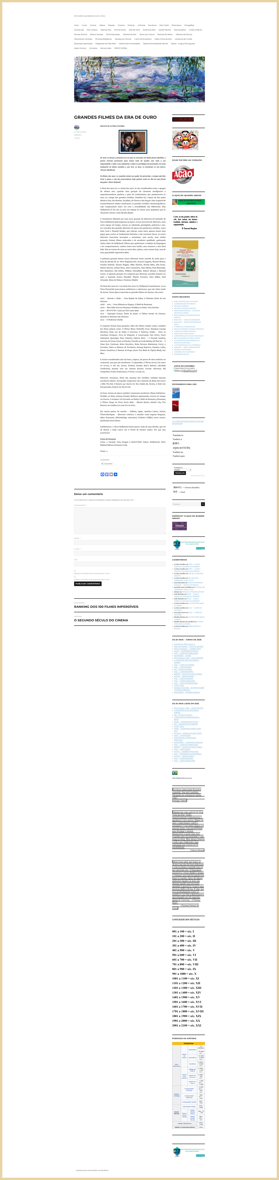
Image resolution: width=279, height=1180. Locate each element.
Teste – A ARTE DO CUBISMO (184, 665)
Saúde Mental (165, 30)
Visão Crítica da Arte (163, 39)
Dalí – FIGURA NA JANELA (183, 669)
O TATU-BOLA (179, 685)
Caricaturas (79, 30)
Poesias (111, 25)
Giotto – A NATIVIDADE (182, 736)
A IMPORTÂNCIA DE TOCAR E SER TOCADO (188, 336)
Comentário (80, 505)
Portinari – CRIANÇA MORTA (184, 676)
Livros (84, 25)
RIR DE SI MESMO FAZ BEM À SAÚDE (187, 338)
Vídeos (102, 25)
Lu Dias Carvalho (80, 132)
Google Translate (200, 475)
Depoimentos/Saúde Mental (155, 44)
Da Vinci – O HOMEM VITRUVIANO (186, 752)
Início (76, 25)
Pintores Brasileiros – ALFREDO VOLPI (187, 649)
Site (76, 560)
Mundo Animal (80, 34)
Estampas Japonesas (83, 44)
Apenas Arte (105, 30)
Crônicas (141, 25)
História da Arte (129, 34)
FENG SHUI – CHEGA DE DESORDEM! (187, 320)
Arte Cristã (164, 25)
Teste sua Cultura (146, 34)
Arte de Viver (134, 30)
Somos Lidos (105, 48)
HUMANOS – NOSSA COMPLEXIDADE (187, 347)
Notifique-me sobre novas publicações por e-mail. (92, 579)
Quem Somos (80, 48)
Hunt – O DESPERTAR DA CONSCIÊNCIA (188, 754)
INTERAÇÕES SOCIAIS (181, 354)
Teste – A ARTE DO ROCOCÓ (183, 679)
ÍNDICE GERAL (120, 48)
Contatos (93, 48)
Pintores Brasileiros (103, 39)
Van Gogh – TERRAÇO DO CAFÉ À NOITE (188, 733)
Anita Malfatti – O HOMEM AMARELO (187, 692)
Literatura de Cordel (183, 39)
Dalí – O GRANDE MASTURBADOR (186, 724)
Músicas (131, 25)
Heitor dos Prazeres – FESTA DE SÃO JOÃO (188, 647)
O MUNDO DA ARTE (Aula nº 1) (184, 644)
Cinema (121, 25)
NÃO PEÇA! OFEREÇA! (181, 306)
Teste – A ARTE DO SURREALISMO (186, 653)
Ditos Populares (113, 34)
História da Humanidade (129, 44)
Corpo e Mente (195, 30)
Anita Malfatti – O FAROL (182, 656)
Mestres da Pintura (184, 34)
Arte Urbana (92, 30)
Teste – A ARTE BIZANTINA (183, 672)
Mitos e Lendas (96, 34)
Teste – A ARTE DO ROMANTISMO (186, 683)
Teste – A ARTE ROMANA (182, 667)
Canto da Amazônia (142, 39)
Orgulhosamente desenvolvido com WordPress (92, 1170)
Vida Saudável (180, 30)
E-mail (77, 549)
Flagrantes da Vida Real (105, 44)
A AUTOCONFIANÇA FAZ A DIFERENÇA (187, 345)
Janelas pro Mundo (123, 39)
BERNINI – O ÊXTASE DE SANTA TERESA (188, 674)
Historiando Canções (83, 39)
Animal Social (120, 30)
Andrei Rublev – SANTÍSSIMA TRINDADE (188, 742)
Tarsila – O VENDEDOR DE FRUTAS (186, 651)
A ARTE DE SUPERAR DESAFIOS (185, 331)
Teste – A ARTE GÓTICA (182, 749)
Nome (77, 538)
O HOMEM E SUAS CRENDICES (184, 352)
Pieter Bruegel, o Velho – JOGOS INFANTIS (188, 658)
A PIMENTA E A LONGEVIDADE (184, 327)
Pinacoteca (176, 25)
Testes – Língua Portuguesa (183, 44)
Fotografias (189, 25)
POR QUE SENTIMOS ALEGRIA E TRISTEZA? (189, 329)
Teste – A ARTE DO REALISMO (184, 681)
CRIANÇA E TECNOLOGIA (182, 350)
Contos (93, 25)
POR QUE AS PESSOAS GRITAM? (185, 308)
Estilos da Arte (149, 30)
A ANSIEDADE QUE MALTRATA (184, 304)
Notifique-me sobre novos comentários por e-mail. (92, 573)
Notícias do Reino (165, 34)
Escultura (152, 25)
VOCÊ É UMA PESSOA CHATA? (184, 334)
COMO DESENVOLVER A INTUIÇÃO (186, 301)
